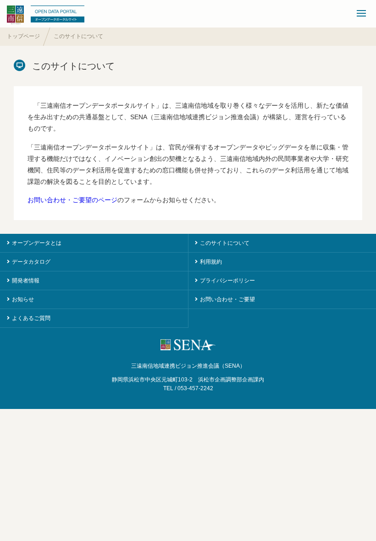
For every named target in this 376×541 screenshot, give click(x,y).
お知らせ (23, 299)
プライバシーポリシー (227, 280)
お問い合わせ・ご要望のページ (72, 200)
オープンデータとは (36, 243)
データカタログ (31, 262)
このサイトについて (224, 243)
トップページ (23, 36)
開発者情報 (25, 280)
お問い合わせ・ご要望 (227, 299)
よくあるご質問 (31, 318)
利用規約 (211, 262)
